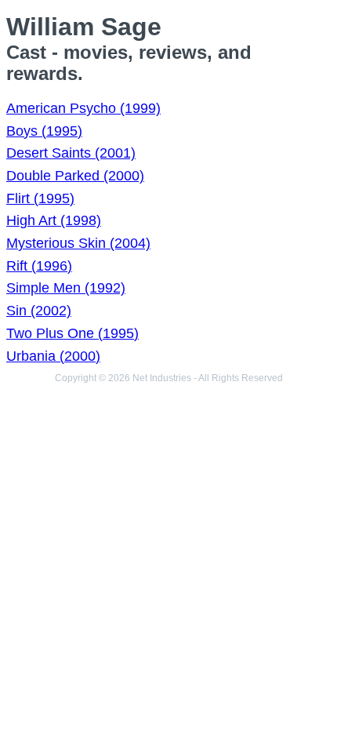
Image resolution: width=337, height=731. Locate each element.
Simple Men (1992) (65, 288)
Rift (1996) (39, 266)
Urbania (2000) (53, 356)
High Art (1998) (53, 220)
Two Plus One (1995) (72, 333)
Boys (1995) (44, 131)
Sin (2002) (38, 310)
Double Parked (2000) (75, 176)
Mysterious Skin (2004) (78, 243)
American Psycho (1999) (83, 108)
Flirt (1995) (40, 198)
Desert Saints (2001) (71, 153)
